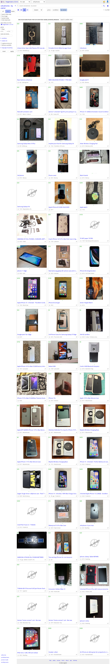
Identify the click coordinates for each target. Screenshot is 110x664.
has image (4, 16)
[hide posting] (45, 51)
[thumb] (21, 10)
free (3, 29)
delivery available (6, 45)
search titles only (6, 14)
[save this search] (107, 5)
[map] (27, 10)
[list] (18, 10)
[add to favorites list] (18, 51)
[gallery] (24, 10)
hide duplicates (6, 20)
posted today (5, 18)
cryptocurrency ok (7, 43)
